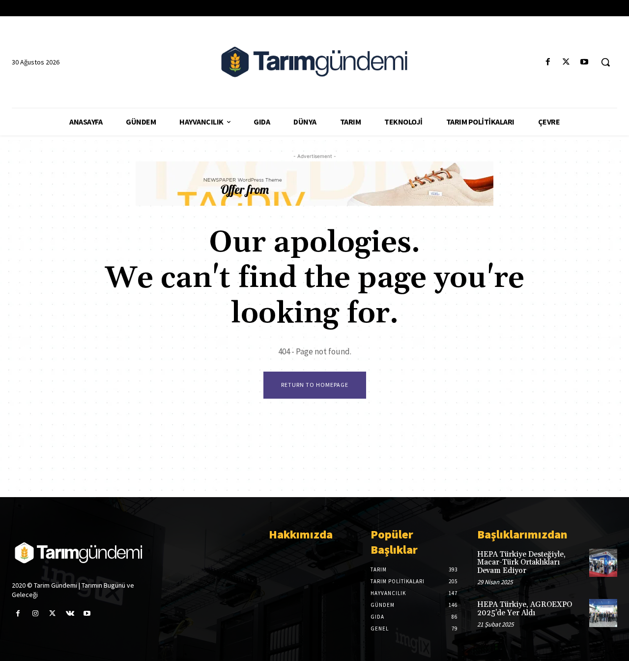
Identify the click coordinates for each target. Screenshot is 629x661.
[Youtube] (584, 62)
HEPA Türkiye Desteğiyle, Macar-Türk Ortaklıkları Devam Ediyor (521, 562)
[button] (605, 62)
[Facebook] (547, 62)
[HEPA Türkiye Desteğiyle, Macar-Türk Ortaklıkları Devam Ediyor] (603, 563)
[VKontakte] (70, 613)
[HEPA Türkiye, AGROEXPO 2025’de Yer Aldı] (603, 613)
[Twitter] (566, 62)
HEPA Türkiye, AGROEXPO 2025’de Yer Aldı (524, 609)
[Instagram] (35, 613)
